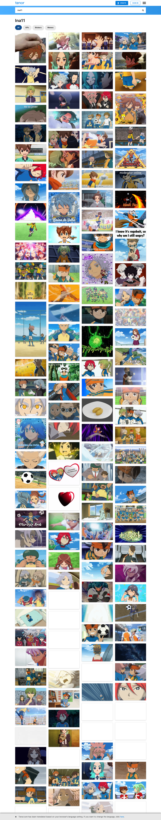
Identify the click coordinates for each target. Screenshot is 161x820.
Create (123, 3)
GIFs (27, 28)
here (122, 817)
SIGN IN (135, 3)
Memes (50, 28)
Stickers (38, 28)
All (18, 28)
